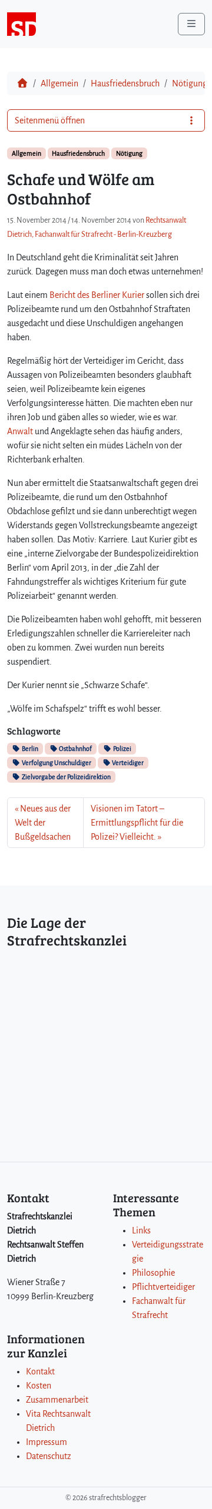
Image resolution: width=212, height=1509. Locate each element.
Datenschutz (48, 1456)
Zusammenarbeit (57, 1399)
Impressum (46, 1442)
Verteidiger (127, 762)
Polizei (121, 748)
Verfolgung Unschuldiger (56, 762)
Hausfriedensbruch (125, 83)
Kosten (38, 1385)
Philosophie (153, 1272)
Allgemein (59, 83)
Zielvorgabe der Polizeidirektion (66, 776)
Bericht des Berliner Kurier (96, 295)
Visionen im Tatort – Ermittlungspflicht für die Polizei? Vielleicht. (137, 822)
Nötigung (189, 83)
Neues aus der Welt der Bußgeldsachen (43, 822)
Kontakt (40, 1371)
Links (141, 1230)
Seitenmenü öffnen (50, 120)
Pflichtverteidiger (163, 1287)
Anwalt (20, 431)
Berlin (29, 748)
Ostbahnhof (75, 748)
